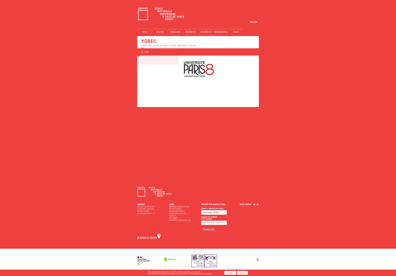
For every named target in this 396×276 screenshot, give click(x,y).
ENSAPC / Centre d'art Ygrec (212, 209)
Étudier (160, 32)
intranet (173, 218)
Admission (175, 32)
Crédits (172, 215)
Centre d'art (147, 46)
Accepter (230, 273)
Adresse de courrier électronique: (209, 218)
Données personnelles (180, 220)
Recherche (190, 32)
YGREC (236, 32)
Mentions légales (177, 213)
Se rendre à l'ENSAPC (147, 238)
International (221, 32)
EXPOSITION (158, 46)
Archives (192, 46)
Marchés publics (177, 211)
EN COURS (145, 52)
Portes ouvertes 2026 (179, 206)
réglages (209, 274)
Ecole (144, 32)
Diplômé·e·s (205, 32)
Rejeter (242, 273)
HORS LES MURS (170, 46)
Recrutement (175, 209)
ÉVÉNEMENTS (182, 46)
